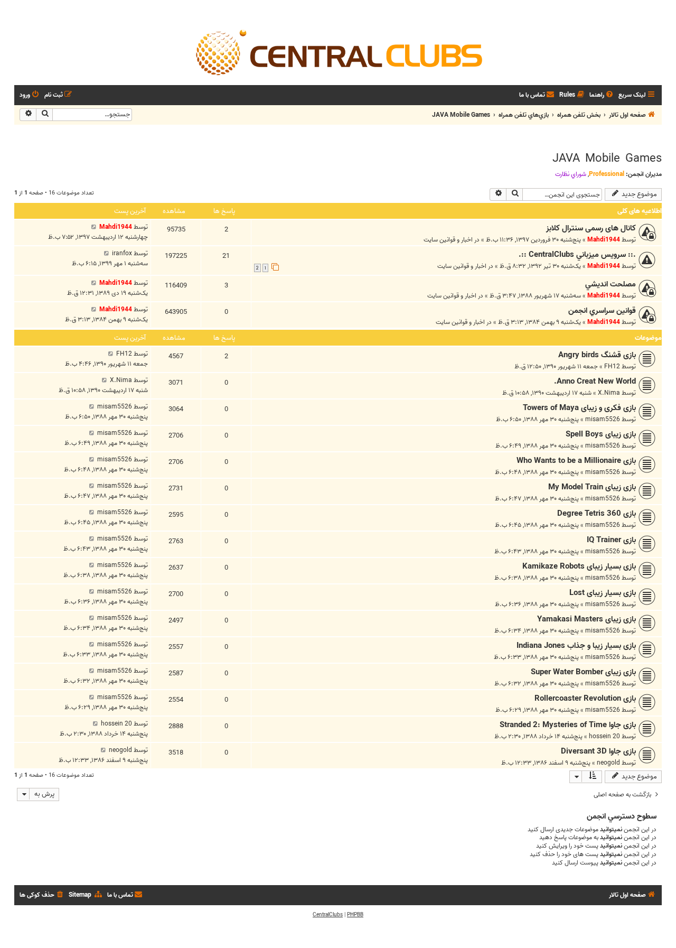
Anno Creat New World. (595, 381)
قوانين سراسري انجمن (602, 310)
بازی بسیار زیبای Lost (602, 593)
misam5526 (602, 419)
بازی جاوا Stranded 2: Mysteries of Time (568, 725)
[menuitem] (602, 95)
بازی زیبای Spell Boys (601, 434)
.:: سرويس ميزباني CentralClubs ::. (577, 254)
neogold (608, 763)
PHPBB (355, 914)
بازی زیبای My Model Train (592, 487)
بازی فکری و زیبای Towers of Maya (579, 408)
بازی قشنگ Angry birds (597, 355)
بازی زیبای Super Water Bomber (583, 672)
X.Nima (609, 393)
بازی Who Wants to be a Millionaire (576, 460)
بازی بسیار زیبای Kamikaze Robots (579, 566)
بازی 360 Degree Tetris (596, 513)
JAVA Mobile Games (607, 158)
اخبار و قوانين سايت (448, 240)
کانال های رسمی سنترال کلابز (591, 228)
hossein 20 (604, 736)
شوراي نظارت (570, 174)
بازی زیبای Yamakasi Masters (586, 619)
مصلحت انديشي (610, 284)
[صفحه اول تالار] (338, 51)
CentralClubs (328, 914)
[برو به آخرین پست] (94, 227)
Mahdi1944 (603, 240)
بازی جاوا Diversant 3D (598, 751)
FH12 (612, 366)
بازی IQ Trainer (611, 540)
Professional (606, 174)
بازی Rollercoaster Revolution (585, 698)
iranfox (122, 253)
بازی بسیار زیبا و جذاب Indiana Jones (576, 645)
